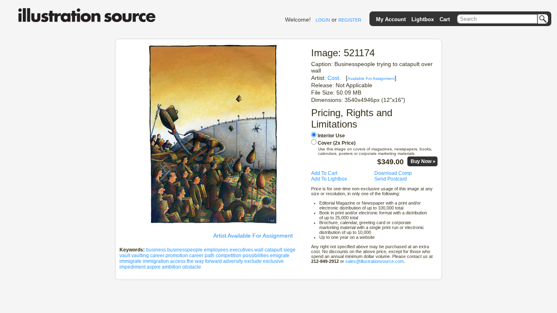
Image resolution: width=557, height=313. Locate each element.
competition (228, 255)
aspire (154, 267)
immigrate (130, 261)
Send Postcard (390, 179)
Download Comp (393, 173)
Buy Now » (423, 161)
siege (289, 250)
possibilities (256, 255)
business (156, 250)
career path (201, 255)
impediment (132, 267)
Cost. (334, 78)
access (178, 261)
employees (216, 250)
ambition (171, 267)
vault (124, 255)
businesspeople (185, 250)
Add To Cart (324, 173)
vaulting (140, 255)
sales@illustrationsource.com (374, 261)
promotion (177, 255)
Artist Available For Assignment (253, 235)
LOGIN (323, 20)
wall (258, 250)
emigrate (280, 255)
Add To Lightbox (329, 179)
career (157, 255)
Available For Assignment (371, 78)
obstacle (191, 267)
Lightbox (422, 19)
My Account (391, 19)
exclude (253, 261)
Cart (445, 19)
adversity (233, 261)
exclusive (273, 261)
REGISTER (349, 20)
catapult (273, 250)
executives (241, 250)
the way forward (204, 261)
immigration (156, 261)
